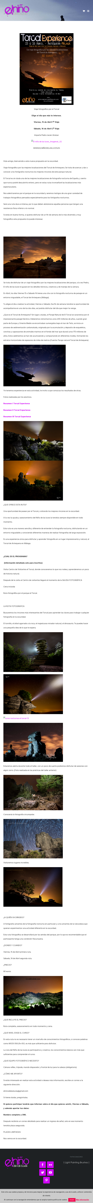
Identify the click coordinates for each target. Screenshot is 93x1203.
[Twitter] (42, 1172)
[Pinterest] (46, 1180)
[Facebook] (42, 1164)
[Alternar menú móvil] (88, 11)
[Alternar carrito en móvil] (84, 11)
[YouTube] (50, 1172)
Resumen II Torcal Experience (16, 410)
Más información (82, 1199)
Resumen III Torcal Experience (17, 416)
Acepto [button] (72, 1200)
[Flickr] (50, 1164)
